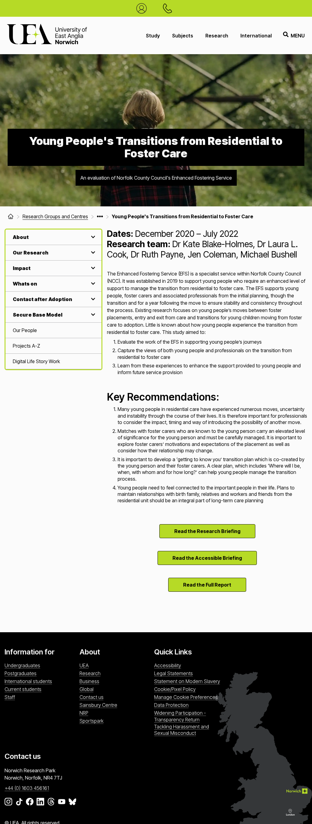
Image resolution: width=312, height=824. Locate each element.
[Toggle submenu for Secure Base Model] (92, 314)
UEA (84, 665)
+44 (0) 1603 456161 (27, 788)
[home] (11, 216)
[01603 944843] (169, 8)
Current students (23, 689)
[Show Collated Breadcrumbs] (100, 216)
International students (28, 681)
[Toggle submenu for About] (92, 237)
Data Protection (171, 705)
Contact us (92, 697)
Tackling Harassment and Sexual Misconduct (181, 730)
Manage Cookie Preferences (186, 697)
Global (87, 689)
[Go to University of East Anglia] (47, 35)
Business (89, 681)
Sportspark (92, 721)
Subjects (182, 36)
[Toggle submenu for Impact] (92, 268)
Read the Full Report (207, 585)
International (256, 36)
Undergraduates (22, 665)
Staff (10, 697)
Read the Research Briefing (207, 531)
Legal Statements (173, 673)
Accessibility (167, 665)
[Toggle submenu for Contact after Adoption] (92, 299)
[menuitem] (53, 330)
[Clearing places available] (143, 8)
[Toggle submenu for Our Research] (92, 252)
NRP (84, 713)
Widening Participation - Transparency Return (180, 716)
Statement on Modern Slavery (187, 681)
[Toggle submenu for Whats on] (92, 283)
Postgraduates (21, 673)
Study (153, 36)
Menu (298, 36)
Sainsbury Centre (98, 705)
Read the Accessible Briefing (207, 558)
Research (216, 36)
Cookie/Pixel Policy (175, 689)
